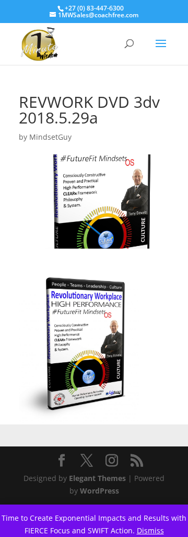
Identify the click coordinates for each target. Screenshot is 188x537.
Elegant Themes (97, 478)
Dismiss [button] (150, 530)
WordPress (99, 491)
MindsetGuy (50, 137)
